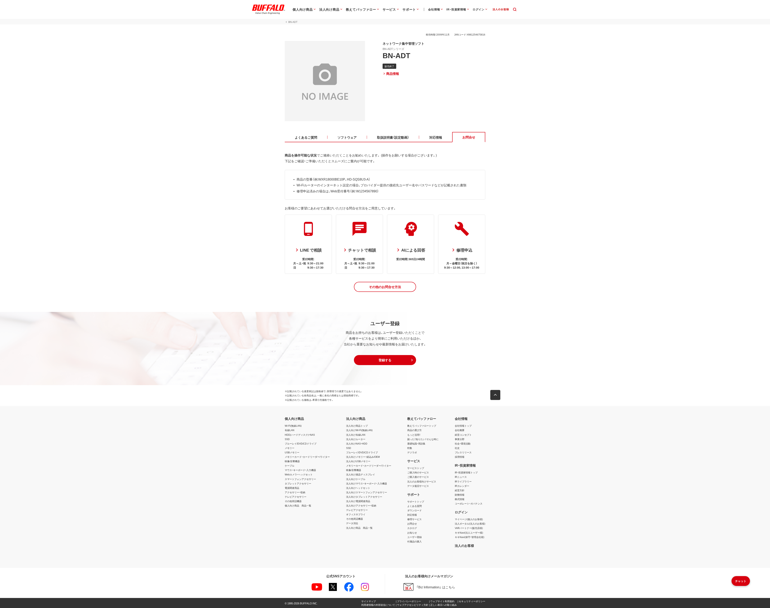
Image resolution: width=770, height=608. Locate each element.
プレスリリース (463, 452)
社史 (457, 448)
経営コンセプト (463, 434)
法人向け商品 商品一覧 (359, 528)
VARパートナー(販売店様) (469, 528)
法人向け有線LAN (355, 434)
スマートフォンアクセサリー (300, 479)
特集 (409, 448)
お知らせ (412, 532)
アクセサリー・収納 (295, 492)
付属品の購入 (414, 541)
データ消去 (352, 523)
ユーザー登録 (414, 537)
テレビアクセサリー (295, 496)
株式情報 (459, 499)
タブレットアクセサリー (298, 483)
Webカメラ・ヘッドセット (299, 474)
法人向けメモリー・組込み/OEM (363, 457)
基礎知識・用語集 (416, 443)
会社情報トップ (463, 425)
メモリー (289, 448)
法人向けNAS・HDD (356, 443)
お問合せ (412, 523)
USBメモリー (292, 452)
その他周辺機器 (293, 501)
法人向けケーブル (355, 479)
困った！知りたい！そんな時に (423, 439)
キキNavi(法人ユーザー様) (469, 532)
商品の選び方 (414, 430)
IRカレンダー (462, 486)
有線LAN (289, 430)
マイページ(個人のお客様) (469, 519)
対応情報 (412, 515)
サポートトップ (415, 501)
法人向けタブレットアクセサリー (364, 496)
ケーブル (289, 465)
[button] (385, 287)
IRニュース (461, 477)
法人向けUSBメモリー (358, 461)
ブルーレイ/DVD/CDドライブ (300, 443)
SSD (287, 439)
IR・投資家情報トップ (466, 472)
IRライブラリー (463, 481)
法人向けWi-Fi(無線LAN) (359, 430)
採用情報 (459, 457)
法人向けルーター (355, 439)
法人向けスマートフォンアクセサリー (366, 492)
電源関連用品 (292, 488)
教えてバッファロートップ (421, 425)
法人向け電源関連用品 (358, 501)
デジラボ (412, 452)
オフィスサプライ (355, 514)
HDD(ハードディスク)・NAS (300, 434)
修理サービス (414, 519)
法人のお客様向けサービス (421, 481)
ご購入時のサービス (418, 472)
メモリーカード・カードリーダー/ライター (307, 457)
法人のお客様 (464, 545)
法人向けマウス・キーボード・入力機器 (366, 483)
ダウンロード (414, 510)
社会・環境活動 (462, 443)
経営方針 (459, 490)
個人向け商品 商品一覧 (298, 505)
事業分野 (459, 439)
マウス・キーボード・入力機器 (300, 470)
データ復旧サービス (418, 486)
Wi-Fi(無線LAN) (293, 425)
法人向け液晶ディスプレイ (360, 474)
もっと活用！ (413, 434)
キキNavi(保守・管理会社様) (469, 537)
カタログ (412, 528)
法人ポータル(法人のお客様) (470, 523)
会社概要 (459, 430)
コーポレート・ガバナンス (468, 503)
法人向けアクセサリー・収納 (361, 505)
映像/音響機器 (292, 461)
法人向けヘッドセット (358, 488)
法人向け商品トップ (357, 425)
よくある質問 (414, 506)
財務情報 (459, 494)
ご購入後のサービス (418, 477)
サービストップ (415, 468)
